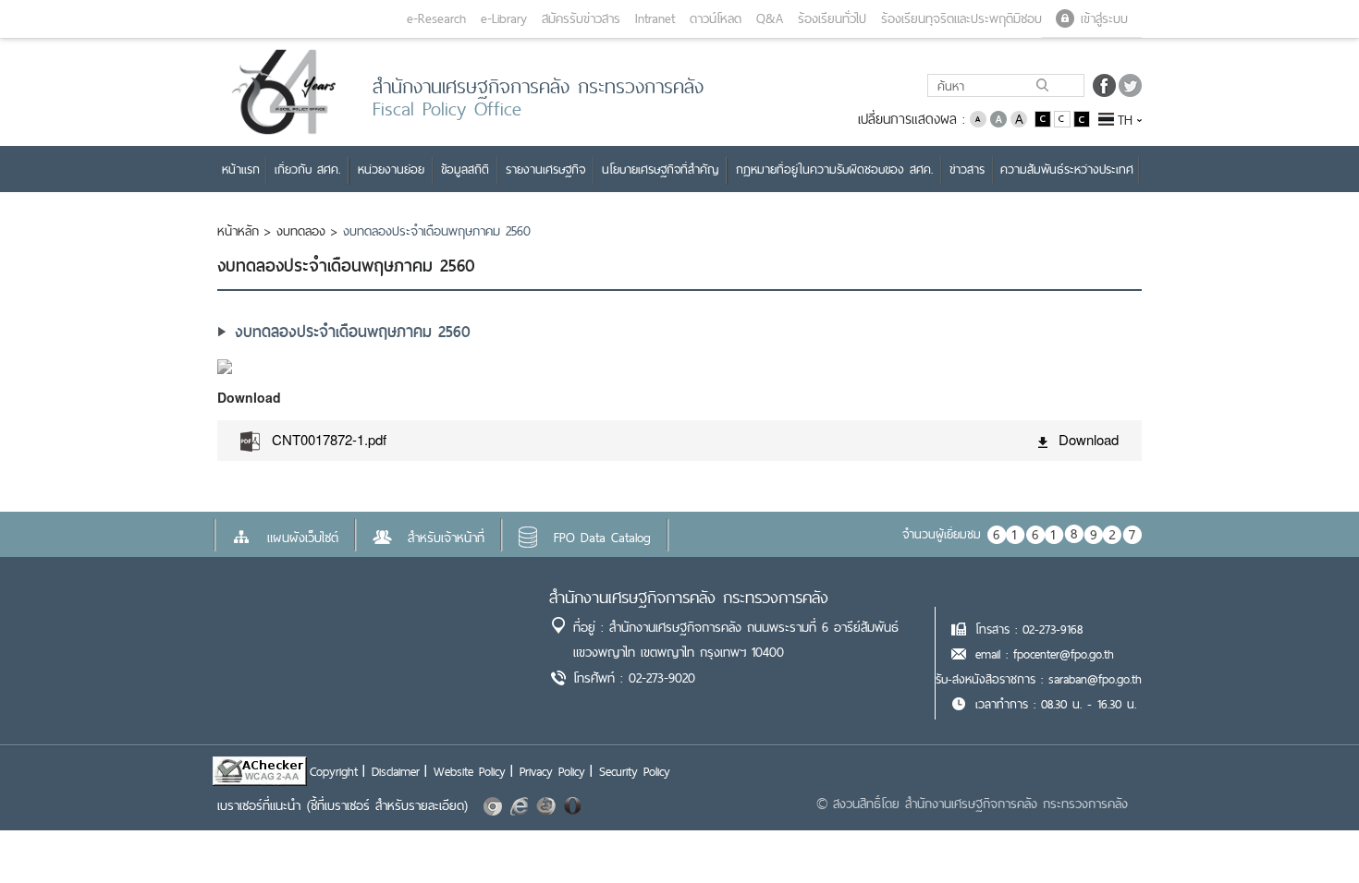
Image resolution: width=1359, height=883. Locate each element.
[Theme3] (1081, 118)
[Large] (1019, 118)
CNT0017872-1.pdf (329, 439)
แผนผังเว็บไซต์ (302, 537)
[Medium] (998, 118)
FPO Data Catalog (602, 537)
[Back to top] (1307, 831)
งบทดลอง (300, 231)
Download (1089, 439)
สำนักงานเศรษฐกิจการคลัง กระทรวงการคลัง (688, 597)
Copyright (334, 771)
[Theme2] (1063, 118)
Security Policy (634, 771)
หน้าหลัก (238, 231)
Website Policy (470, 771)
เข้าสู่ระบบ (1104, 18)
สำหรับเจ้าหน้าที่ (446, 537)
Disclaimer (396, 771)
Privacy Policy (552, 771)
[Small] (978, 118)
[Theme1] (1044, 118)
